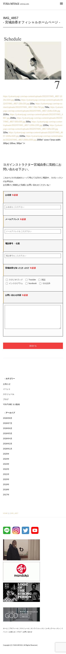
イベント (6, 389)
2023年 (6, 464)
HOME (5, 513)
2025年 (6, 454)
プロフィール (13, 628)
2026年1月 (7, 449)
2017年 (6, 495)
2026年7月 (7, 423)
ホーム (5, 628)
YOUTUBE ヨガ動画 (11, 404)
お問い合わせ (27, 632)
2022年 (6, 469)
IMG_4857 (14, 513)
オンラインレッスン (38, 628)
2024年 (6, 459)
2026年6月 (7, 428)
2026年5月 (7, 433)
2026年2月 (7, 444)
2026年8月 (7, 418)
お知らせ (6, 384)
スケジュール (8, 394)
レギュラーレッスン (53, 628)
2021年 (6, 474)
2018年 (6, 489)
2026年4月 (7, 438)
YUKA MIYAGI (16, 3)
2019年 (6, 484)
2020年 (6, 479)
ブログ (6, 399)
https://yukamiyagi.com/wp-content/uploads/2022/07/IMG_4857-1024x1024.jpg (32, 98)
